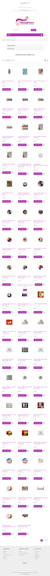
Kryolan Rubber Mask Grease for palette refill (9, 387)
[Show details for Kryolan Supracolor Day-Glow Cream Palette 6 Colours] (40, 433)
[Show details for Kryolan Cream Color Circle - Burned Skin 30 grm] (9, 239)
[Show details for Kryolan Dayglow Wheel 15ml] (40, 294)
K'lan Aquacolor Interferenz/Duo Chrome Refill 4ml (40, 165)
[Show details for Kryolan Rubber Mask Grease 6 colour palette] (40, 349)
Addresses (37, 554)
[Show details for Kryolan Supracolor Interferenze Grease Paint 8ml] (9, 516)
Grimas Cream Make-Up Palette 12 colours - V (7, 137)
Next (47, 540)
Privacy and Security (7, 554)
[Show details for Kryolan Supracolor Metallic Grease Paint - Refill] (25, 516)
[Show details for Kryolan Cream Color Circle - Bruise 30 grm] (25, 211)
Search (20, 551)
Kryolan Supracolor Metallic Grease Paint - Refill (24, 526)
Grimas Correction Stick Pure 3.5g (24, 81)
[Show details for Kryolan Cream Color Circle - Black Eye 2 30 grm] (40, 183)
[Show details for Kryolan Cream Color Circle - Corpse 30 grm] (40, 239)
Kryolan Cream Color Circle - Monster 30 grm (24, 277)
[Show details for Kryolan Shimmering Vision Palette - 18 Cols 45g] (25, 405)
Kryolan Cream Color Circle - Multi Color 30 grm (40, 277)
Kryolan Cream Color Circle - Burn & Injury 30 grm (40, 221)
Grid (45, 60)
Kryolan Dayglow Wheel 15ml (40, 303)
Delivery (4, 553)
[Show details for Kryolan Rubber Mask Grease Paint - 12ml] (25, 377)
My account (37, 551)
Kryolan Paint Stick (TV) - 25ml (8, 193)
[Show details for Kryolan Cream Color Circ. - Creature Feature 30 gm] (25, 183)
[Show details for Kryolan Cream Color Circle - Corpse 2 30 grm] (25, 239)
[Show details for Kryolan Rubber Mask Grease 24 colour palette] (25, 349)
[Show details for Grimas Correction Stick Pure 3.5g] (25, 71)
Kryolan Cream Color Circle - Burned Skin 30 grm (9, 249)
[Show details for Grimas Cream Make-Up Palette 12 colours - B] (9, 99)
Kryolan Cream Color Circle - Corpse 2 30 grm (24, 249)
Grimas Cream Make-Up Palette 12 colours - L (39, 109)
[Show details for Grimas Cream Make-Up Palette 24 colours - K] (25, 127)
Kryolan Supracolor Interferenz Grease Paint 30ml (9, 498)
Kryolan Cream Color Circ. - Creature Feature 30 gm (24, 193)
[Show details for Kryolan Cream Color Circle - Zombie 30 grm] (9, 294)
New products (21, 554)
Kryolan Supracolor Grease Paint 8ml (24, 470)
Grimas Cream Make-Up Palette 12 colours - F (23, 109)
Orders (36, 553)
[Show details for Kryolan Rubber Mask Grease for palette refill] (9, 377)
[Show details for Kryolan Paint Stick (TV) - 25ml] (9, 183)
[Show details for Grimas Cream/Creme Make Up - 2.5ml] (40, 127)
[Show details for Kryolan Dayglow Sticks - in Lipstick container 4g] (25, 294)
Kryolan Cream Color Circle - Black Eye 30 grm (9, 221)
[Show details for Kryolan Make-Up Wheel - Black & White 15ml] (9, 349)
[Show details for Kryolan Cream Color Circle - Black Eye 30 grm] (9, 211)
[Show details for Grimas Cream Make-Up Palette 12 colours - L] (40, 99)
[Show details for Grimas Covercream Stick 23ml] (40, 71)
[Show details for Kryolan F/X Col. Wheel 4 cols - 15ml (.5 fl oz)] (9, 322)
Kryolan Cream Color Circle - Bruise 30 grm (24, 221)
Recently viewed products (24, 553)
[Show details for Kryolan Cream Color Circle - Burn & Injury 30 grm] (40, 211)
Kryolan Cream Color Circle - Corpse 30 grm (40, 249)
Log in (24, 7)
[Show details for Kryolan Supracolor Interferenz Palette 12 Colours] (25, 488)
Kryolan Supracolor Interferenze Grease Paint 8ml (9, 526)
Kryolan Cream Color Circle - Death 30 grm (9, 277)
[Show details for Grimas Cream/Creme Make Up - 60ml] (9, 154)
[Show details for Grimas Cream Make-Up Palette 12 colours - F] (25, 99)
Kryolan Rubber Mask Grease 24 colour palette (25, 360)
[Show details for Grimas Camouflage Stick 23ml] (9, 71)
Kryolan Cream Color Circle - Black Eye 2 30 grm (40, 193)
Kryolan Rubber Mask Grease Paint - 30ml (40, 387)
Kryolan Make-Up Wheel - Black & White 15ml (8, 360)
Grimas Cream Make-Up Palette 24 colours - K (23, 137)
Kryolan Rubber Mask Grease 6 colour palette (40, 360)
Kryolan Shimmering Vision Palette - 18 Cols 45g (24, 415)
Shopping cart (37, 556)
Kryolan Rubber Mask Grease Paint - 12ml (25, 387)
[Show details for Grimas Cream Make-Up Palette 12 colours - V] (9, 127)
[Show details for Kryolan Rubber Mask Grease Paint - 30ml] (40, 377)
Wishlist (36, 558)
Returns (4, 556)
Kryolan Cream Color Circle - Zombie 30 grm (9, 304)
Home (3, 39)
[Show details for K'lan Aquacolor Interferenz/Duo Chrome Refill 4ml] (40, 154)
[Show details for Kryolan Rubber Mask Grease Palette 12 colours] (9, 405)
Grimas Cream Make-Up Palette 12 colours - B (7, 109)
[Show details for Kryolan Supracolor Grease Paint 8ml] (25, 460)
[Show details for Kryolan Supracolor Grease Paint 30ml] (9, 460)
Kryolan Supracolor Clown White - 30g (39, 415)
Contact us (5, 558)
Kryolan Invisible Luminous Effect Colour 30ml (24, 332)
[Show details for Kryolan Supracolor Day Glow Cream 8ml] (9, 433)
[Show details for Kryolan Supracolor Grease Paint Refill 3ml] (40, 460)
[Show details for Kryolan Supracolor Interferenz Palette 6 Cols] (40, 488)
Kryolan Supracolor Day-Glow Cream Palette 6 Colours (40, 443)
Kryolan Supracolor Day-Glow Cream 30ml (25, 443)
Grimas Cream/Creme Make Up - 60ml (8, 165)
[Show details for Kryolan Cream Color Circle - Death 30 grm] (9, 266)
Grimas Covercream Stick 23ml (40, 81)
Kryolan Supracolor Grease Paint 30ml (8, 470)
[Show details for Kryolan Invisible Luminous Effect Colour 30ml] (25, 322)
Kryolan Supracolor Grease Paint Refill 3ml (40, 470)
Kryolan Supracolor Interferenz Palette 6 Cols (41, 498)
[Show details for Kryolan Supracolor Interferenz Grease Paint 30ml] (9, 488)
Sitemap (4, 551)
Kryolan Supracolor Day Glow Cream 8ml (9, 443)
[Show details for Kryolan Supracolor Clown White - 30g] (40, 405)
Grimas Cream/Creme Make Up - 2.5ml (40, 137)
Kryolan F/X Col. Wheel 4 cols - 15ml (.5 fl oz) (9, 332)
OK (25, 289)
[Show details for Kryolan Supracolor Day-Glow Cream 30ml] (25, 433)
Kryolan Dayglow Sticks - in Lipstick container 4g (24, 304)
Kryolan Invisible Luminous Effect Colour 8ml (40, 332)
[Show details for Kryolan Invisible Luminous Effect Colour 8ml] (40, 322)
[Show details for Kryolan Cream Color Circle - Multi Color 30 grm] (40, 266)
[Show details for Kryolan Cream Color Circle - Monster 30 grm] (25, 266)
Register (20, 7)
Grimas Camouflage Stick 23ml (8, 81)
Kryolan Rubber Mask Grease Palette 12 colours (9, 415)
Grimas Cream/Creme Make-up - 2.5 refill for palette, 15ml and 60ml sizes (24, 165)
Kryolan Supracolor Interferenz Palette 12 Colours (25, 498)
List (47, 60)
